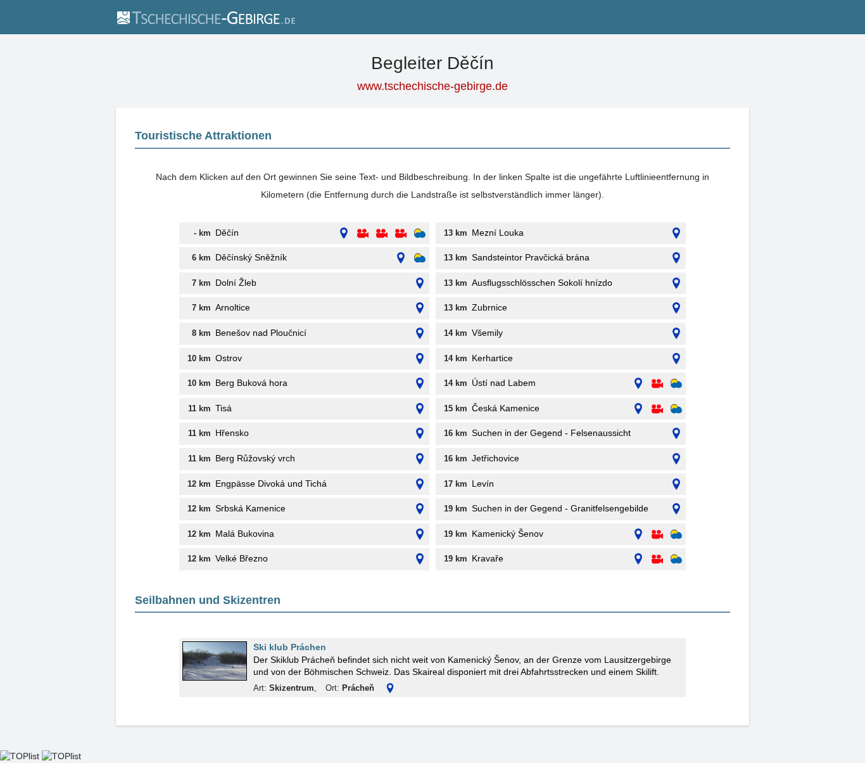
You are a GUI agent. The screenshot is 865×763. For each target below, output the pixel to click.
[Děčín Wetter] (419, 233)
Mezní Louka (498, 233)
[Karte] (343, 233)
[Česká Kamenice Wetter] (676, 409)
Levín (483, 483)
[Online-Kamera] (362, 233)
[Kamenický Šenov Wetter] (676, 534)
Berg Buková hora (251, 383)
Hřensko (232, 433)
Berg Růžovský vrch (255, 458)
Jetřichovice (495, 458)
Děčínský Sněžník (251, 257)
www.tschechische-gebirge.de (432, 86)
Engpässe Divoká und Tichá (271, 483)
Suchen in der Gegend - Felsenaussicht (551, 433)
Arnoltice (232, 307)
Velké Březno (241, 558)
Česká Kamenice (506, 408)
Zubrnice (489, 307)
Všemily (487, 333)
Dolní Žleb (235, 283)
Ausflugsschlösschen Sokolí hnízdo (542, 283)
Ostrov (228, 358)
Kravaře (487, 558)
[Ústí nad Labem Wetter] (676, 384)
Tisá (223, 408)
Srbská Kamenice (250, 508)
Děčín (227, 233)
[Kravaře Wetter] (676, 559)
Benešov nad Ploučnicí (260, 333)
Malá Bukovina (244, 534)
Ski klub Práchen (289, 647)
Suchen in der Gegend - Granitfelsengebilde (560, 508)
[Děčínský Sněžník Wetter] (419, 258)
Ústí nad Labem (504, 383)
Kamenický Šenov (507, 534)
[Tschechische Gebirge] (205, 17)
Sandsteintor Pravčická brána (531, 257)
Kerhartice (492, 358)
